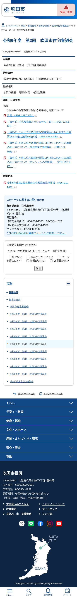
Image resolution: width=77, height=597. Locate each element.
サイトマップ (49, 509)
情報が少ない (37, 260)
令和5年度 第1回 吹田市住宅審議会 (28, 359)
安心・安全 (13, 447)
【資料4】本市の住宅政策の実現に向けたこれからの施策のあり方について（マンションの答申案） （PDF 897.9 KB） (39, 162)
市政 (23, 25)
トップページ (12, 25)
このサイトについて (53, 504)
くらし (10, 402)
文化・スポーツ (16, 429)
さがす (29, 594)
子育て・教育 (14, 411)
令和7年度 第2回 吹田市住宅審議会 (28, 321)
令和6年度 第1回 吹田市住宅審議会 (28, 336)
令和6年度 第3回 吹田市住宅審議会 (28, 351)
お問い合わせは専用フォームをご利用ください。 (38, 233)
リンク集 (47, 513)
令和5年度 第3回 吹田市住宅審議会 (28, 374)
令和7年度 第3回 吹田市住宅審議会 (28, 329)
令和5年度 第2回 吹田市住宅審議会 (28, 366)
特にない (17, 257)
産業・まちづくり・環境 (22, 438)
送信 (38, 268)
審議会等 (32, 25)
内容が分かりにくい (42, 257)
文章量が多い (61, 260)
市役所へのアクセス (17, 504)
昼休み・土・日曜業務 (18, 513)
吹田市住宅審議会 (60, 25)
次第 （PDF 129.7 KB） (20, 115)
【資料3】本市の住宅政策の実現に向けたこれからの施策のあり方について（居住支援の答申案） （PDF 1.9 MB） (39, 147)
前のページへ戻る (26, 393)
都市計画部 (43, 25)
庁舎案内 (11, 509)
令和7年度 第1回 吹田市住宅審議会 (28, 314)
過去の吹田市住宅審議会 (21, 381)
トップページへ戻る (53, 393)
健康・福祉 (13, 420)
